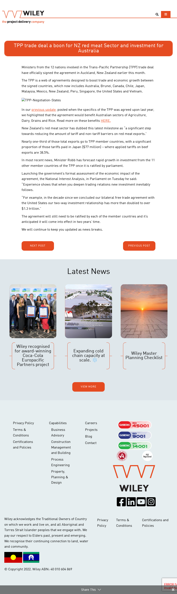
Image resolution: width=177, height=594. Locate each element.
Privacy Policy (23, 423)
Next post (38, 246)
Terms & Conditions (21, 432)
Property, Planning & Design (59, 477)
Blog (88, 436)
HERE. (106, 121)
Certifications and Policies (23, 444)
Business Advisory (58, 432)
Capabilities (58, 423)
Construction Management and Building (61, 447)
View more (88, 387)
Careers (91, 423)
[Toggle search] (157, 14)
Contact (90, 443)
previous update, (44, 110)
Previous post (139, 246)
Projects (91, 430)
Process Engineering (60, 462)
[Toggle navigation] (166, 14)
